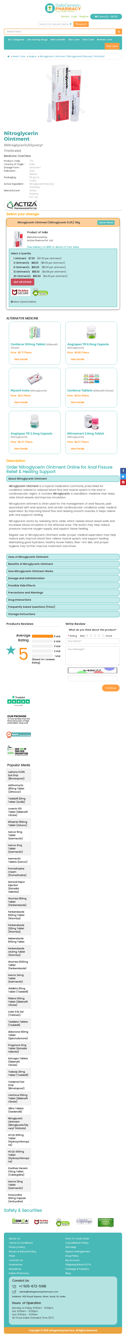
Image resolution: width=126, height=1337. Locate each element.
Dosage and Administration (26, 578)
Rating (73, 636)
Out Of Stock (23, 282)
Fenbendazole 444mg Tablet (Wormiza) (16, 952)
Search (82, 24)
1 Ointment (19, 258)
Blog (68, 1273)
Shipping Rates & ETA (78, 1264)
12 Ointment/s (21, 271)
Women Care (104, 39)
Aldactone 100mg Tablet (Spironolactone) (18, 1035)
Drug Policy (72, 1255)
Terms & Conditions (21, 1242)
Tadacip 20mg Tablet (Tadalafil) (18, 1073)
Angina (32, 56)
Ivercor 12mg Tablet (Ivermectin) (15, 1185)
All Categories (16, 39)
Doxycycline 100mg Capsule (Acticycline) (17, 1198)
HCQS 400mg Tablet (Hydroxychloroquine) (18, 1156)
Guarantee (15, 1264)
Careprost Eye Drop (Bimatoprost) (16, 1085)
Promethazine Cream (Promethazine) (17, 872)
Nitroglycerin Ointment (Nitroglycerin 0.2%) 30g (49, 222)
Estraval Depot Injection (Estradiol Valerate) (16, 886)
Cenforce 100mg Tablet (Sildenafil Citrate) (18, 1098)
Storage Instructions (21, 614)
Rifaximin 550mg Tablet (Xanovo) (17, 823)
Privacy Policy (17, 1247)
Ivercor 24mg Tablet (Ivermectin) (16, 978)
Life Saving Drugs (37, 39)
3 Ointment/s (21, 262)
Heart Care (19, 56)
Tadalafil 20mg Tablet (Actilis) (16, 800)
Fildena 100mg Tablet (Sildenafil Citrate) (18, 1002)
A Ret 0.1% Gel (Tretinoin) (15, 1013)
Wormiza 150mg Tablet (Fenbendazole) (17, 902)
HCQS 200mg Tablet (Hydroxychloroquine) (18, 1140)
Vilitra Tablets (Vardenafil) (16, 1110)
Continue (110, 688)
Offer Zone (112, 46)
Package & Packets (77, 1269)
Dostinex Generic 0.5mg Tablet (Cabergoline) (18, 1171)
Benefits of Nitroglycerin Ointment (30, 564)
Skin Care (73, 39)
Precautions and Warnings (25, 592)
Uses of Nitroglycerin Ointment (28, 557)
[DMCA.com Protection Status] (20, 1221)
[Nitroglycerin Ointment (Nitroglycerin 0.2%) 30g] (18, 239)
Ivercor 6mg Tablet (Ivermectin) (15, 835)
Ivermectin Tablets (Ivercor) (18, 860)
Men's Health (58, 39)
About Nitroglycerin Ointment (27, 478)
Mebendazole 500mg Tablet (16, 940)
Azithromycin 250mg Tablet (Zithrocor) (16, 788)
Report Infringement (77, 1251)
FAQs (12, 1255)
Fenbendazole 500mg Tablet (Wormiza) (16, 915)
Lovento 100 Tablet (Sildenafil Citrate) (18, 812)
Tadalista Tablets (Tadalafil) (18, 1023)
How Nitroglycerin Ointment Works (30, 571)
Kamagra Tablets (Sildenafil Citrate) (18, 1062)
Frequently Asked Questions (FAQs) (31, 607)
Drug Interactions (19, 600)
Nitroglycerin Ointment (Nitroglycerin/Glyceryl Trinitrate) (72, 56)
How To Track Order (77, 1238)
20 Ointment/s (22, 276)
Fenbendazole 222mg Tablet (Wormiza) (16, 928)
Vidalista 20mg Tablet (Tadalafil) (18, 990)
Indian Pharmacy (19, 1273)
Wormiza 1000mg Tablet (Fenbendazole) (18, 965)
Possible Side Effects (21, 585)
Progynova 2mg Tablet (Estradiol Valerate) (17, 1048)
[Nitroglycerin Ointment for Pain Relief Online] (64, 93)
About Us (14, 1238)
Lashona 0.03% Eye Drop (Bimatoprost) (16, 775)
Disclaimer (15, 1269)
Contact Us (16, 1260)
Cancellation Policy (77, 1242)
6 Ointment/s (21, 267)
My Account (72, 1260)
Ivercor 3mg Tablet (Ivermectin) (15, 848)
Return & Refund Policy (22, 1251)
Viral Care (88, 39)
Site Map (70, 1247)
